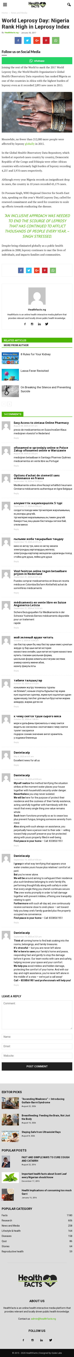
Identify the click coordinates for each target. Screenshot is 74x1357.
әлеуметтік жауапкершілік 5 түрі (38, 503)
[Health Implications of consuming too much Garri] (8, 1195)
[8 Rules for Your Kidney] (10, 358)
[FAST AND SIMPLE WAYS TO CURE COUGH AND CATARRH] (6, 1162)
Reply (16, 438)
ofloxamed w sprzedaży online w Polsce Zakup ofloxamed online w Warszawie (41, 449)
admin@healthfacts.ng (43, 1318)
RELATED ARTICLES (15, 340)
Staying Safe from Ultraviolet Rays (41, 1132)
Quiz (4, 1241)
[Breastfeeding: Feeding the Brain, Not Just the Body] (10, 1120)
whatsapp (39, 60)
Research (7, 1220)
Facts (5, 1215)
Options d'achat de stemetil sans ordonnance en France (37, 477)
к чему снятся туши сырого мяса (37, 716)
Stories (5, 1246)
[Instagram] (33, 324)
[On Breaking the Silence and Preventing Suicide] (10, 391)
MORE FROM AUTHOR (16, 345)
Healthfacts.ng (11, 32)
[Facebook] (26, 324)
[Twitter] (48, 324)
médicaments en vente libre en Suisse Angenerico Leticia (40, 604)
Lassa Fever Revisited (35, 370)
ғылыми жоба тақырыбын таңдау (38, 539)
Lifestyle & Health (11, 1230)
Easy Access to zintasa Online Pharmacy (41, 422)
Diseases (7, 1236)
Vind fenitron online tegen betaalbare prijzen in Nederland (40, 572)
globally (30, 143)
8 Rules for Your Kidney (36, 354)
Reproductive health (13, 1251)
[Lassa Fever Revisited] (10, 375)
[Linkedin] (41, 324)
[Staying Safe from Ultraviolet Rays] (10, 1136)
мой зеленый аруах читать (33, 637)
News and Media (11, 1225)
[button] (69, 4)
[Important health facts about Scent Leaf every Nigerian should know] (10, 1177)
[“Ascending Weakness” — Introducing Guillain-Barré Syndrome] (10, 1103)
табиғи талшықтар (28, 680)
